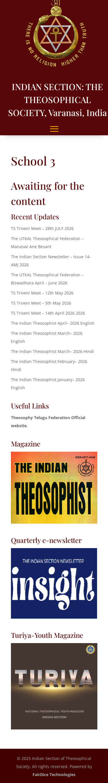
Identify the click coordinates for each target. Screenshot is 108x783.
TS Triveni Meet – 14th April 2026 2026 (48, 313)
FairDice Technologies (54, 774)
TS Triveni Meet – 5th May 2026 (41, 303)
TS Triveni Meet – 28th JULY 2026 (42, 228)
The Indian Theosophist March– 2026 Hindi (52, 351)
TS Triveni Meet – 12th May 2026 (42, 293)
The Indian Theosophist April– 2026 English (52, 323)
